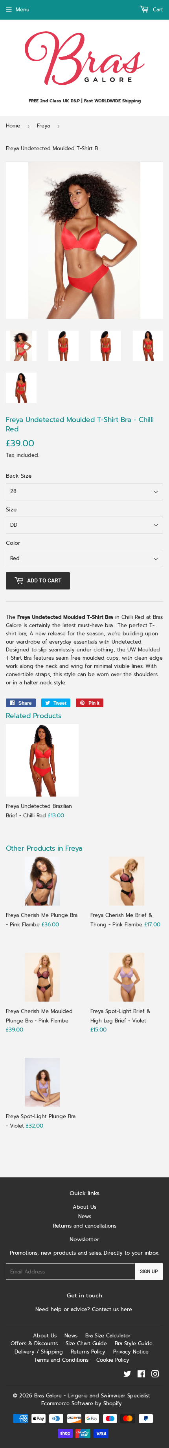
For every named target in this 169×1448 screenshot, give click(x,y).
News (84, 1216)
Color (13, 543)
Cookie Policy (112, 1360)
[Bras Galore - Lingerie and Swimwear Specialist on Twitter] (127, 1375)
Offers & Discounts (34, 1343)
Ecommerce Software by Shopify (81, 1403)
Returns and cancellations (84, 1226)
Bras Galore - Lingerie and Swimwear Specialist (92, 1395)
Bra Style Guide (133, 1343)
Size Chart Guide (86, 1343)
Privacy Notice (131, 1351)
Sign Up (149, 1271)
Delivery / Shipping (39, 1351)
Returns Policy (88, 1351)
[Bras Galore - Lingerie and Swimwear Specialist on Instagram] (155, 1375)
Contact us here (113, 1309)
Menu (22, 9)
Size (11, 510)
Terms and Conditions (61, 1360)
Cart (157, 9)
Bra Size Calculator (107, 1335)
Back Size (19, 476)
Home (13, 125)
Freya (43, 125)
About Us (84, 1207)
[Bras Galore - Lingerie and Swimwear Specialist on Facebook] (141, 1375)
